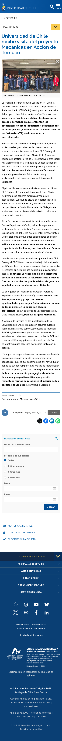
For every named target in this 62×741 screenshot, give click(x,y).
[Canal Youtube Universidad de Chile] (36, 605)
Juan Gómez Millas (35, 702)
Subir (5, 412)
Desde (7, 483)
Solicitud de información (31, 635)
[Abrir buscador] (51, 7)
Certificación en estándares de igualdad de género (31, 673)
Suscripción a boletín (22, 539)
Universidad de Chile (28, 725)
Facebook (45, 420)
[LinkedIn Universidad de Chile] (47, 613)
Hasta (7, 494)
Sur (48, 702)
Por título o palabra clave (17, 444)
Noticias (10, 18)
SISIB (14, 725)
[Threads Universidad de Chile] (26, 613)
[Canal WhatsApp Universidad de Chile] (16, 605)
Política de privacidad (31, 729)
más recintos (31, 706)
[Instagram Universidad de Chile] (26, 605)
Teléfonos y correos (40, 712)
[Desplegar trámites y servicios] (58, 556)
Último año (13, 477)
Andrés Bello (27, 698)
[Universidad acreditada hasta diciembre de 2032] (33, 656)
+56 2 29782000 (19, 712)
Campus (14, 698)
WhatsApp (57, 420)
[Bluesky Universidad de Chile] (47, 605)
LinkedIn (51, 420)
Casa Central (41, 692)
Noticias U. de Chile (20, 525)
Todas (10, 460)
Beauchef (40, 698)
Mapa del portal (25, 716)
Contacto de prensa (21, 532)
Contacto (41, 716)
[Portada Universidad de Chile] (20, 7)
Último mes (13, 471)
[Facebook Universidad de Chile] (36, 613)
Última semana (15, 466)
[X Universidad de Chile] (16, 613)
